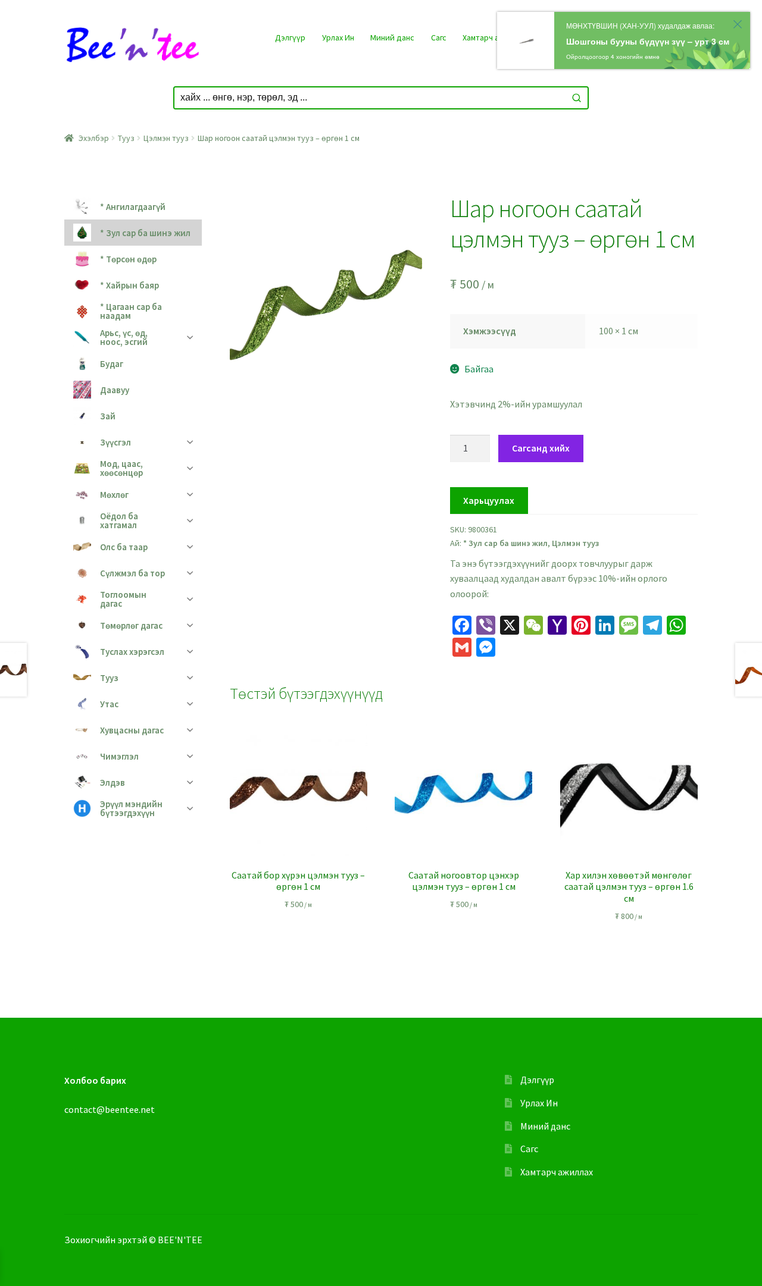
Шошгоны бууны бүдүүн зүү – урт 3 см (647, 41)
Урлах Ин (338, 37)
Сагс (438, 37)
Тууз (126, 138)
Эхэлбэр (94, 138)
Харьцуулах (488, 500)
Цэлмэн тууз (166, 138)
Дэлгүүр (290, 37)
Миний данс (392, 37)
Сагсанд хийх (541, 448)
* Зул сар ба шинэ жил (505, 543)
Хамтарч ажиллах (494, 37)
